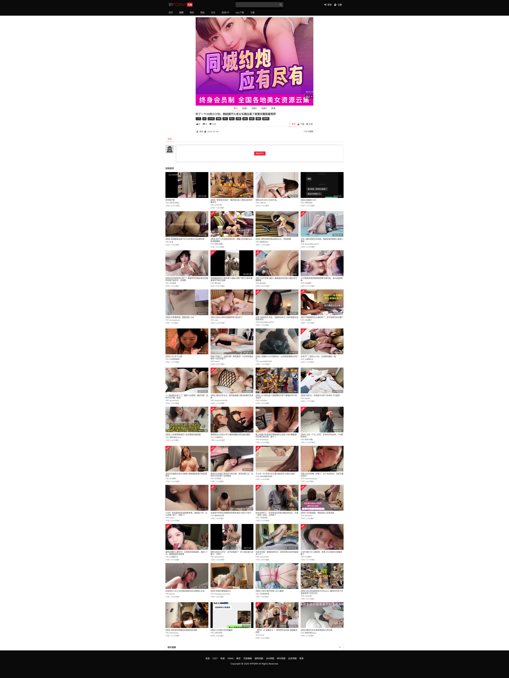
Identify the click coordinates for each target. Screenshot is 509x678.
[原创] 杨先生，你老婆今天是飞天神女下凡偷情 (320, 395)
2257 (215, 658)
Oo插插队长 (309, 359)
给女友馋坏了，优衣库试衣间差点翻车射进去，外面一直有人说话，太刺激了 (277, 514)
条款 (207, 658)
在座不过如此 (174, 203)
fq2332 (172, 594)
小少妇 (211, 119)
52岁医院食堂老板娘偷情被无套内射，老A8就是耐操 (322, 279)
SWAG (230, 658)
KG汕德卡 (308, 283)
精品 (202, 12)
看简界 (265, 119)
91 (180, 4)
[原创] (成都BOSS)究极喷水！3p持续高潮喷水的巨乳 (277, 357)
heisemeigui (264, 440)
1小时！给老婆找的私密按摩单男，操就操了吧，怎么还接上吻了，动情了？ (186, 514)
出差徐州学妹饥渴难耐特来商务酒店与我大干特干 (230, 513)
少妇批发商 (263, 518)
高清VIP (225, 12)
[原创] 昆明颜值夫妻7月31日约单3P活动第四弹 (184, 239)
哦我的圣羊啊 (219, 516)
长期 (238, 119)
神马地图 (281, 658)
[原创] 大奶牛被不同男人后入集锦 (269, 591)
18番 (252, 12)
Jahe (216, 320)
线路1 (244, 108)
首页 (171, 12)
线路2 (254, 108)
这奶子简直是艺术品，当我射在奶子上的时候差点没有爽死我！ (277, 318)
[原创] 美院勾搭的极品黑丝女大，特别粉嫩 (273, 239)
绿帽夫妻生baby (175, 437)
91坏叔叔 (172, 283)
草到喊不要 (170, 200)
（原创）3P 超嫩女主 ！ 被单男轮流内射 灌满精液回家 (276, 631)
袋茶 (201, 131)
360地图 (270, 658)
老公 (231, 119)
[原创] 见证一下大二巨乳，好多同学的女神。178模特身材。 (322, 435)
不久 (225, 119)
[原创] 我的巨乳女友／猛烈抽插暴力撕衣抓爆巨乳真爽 (231, 396)
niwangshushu (174, 320)
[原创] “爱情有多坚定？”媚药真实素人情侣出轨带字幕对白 (231, 201)
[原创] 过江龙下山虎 (173, 356)
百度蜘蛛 (247, 658)
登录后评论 (260, 153)
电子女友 (217, 283)
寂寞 (251, 119)
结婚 (218, 119)
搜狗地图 (259, 658)
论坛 (213, 12)
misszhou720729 (220, 400)
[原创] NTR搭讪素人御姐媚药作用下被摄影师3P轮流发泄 (276, 396)
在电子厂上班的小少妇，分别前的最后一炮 (318, 356)
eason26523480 (266, 361)
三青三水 (263, 203)
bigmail (307, 398)
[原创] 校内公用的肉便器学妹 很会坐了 (226, 317)
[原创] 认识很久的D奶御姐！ (222, 630)
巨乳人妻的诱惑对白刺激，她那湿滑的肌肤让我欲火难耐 (322, 240)
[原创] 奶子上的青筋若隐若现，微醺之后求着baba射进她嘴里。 (231, 240)
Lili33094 (218, 205)
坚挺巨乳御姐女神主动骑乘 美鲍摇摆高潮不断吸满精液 (186, 475)
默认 (236, 108)
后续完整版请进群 (266, 476)
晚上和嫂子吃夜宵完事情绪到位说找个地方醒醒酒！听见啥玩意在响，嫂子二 (277, 435)
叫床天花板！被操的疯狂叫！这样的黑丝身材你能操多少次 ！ (277, 553)
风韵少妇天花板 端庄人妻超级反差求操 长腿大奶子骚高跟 (276, 279)
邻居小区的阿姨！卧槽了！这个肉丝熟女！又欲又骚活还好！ (322, 475)
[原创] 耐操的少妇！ (309, 200)
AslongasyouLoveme (222, 594)
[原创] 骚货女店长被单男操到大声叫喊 (316, 630)
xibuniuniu (308, 516)
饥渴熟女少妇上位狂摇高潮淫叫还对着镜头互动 (184, 591)
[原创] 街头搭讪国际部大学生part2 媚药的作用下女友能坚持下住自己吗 (322, 592)
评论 (170, 139)
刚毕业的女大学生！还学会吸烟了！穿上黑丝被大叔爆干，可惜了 (231, 553)
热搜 (222, 658)
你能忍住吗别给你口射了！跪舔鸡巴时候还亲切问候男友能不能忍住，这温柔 (186, 279)
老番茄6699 (264, 242)
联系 (301, 658)
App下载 (240, 12)
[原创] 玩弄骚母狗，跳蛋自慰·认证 (179, 317)
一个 (198, 119)
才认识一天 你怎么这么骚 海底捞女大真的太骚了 (276, 474)
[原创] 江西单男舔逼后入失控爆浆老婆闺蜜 (183, 434)
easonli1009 (174, 400)
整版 (258, 119)
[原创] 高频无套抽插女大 (220, 591)
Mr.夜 (171, 242)
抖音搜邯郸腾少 (175, 359)
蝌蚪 (192, 12)
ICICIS (262, 635)
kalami (216, 361)
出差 (245, 119)
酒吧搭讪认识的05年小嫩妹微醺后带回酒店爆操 (230, 434)
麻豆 (238, 658)
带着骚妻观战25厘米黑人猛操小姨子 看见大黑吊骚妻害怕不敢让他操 (231, 279)
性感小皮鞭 (218, 244)
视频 (181, 12)
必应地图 (292, 658)
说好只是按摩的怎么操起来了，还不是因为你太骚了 (322, 317)
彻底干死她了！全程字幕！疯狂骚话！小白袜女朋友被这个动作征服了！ (231, 357)
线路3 (264, 108)
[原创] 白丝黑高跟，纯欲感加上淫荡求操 (317, 513)
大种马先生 (309, 203)
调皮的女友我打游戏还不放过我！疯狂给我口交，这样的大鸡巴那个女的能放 (231, 475)
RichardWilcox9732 (312, 244)
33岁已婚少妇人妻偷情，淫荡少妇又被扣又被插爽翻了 (321, 553)
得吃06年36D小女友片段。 (267, 200)
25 (204, 119)
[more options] (340, 647)
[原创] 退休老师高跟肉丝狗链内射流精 (181, 630)
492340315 (173, 633)
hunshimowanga (311, 479)
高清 (273, 108)
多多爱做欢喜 (264, 594)
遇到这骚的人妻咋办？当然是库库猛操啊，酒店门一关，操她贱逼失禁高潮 (186, 553)
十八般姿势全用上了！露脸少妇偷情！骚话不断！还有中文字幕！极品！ (186, 396)
